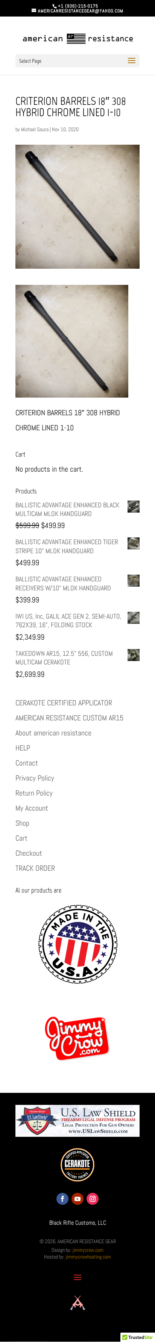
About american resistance (53, 733)
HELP (22, 748)
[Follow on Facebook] (62, 1199)
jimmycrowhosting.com (88, 1256)
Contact (26, 763)
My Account (31, 808)
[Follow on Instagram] (93, 1199)
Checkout (28, 853)
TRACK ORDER (35, 868)
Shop (22, 823)
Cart (21, 838)
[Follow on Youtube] (77, 1199)
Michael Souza (35, 129)
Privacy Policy (34, 778)
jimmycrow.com (88, 1250)
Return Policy (34, 793)
